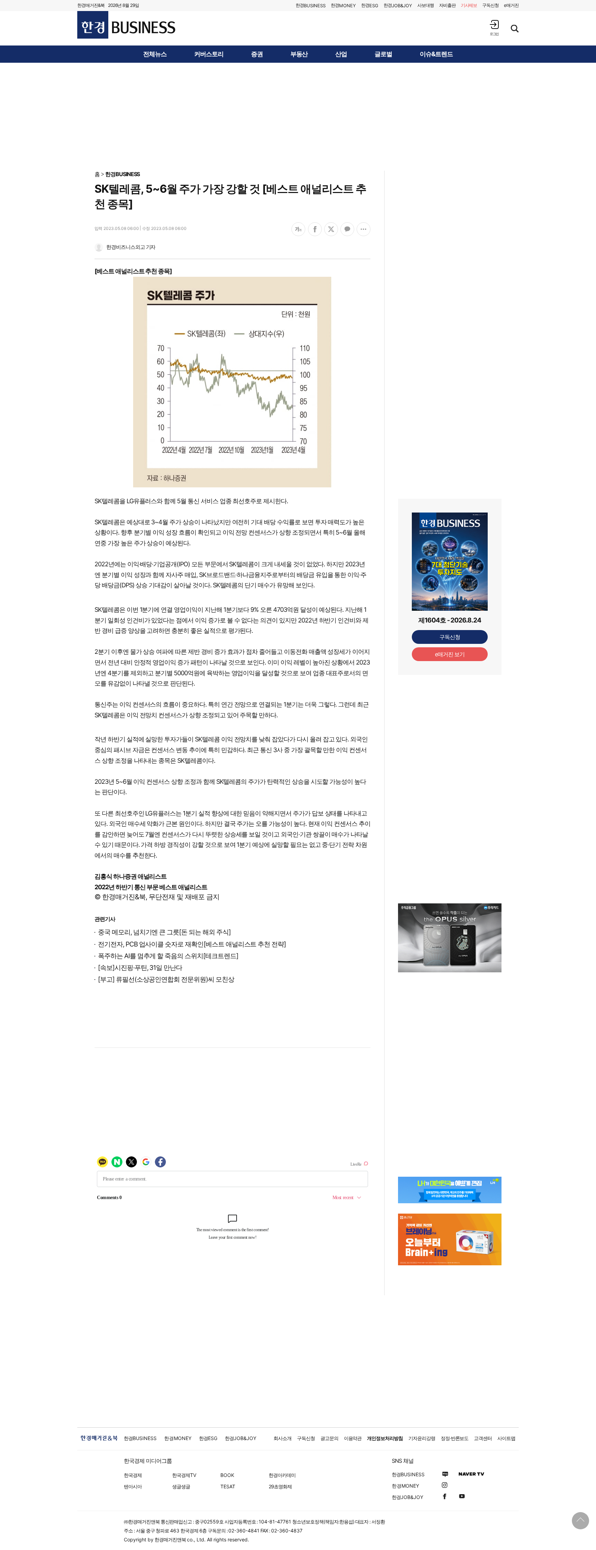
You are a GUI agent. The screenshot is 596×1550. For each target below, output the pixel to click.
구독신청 (490, 5)
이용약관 (353, 1438)
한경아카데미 (282, 1475)
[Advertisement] (298, 116)
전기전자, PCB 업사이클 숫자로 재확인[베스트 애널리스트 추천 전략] (192, 944)
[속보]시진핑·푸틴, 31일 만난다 (140, 968)
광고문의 (329, 1438)
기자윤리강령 (421, 1438)
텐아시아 (133, 1486)
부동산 (299, 54)
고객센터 (483, 1438)
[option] (449, 937)
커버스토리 (208, 54)
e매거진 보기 (450, 654)
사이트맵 (506, 1438)
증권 (257, 54)
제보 (469, 5)
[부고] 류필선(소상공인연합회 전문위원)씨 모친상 (166, 979)
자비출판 (447, 5)
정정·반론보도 (455, 1438)
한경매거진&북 (91, 5)
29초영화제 (280, 1486)
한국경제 (133, 1475)
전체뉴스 (155, 54)
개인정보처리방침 (385, 1438)
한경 (311, 5)
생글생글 (181, 1486)
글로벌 (383, 54)
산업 (341, 54)
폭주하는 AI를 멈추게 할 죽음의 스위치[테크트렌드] (168, 956)
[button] (494, 28)
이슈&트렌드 (436, 54)
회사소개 (282, 1438)
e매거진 (511, 5)
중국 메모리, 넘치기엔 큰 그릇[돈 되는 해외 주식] (164, 932)
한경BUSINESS (122, 174)
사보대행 (425, 5)
